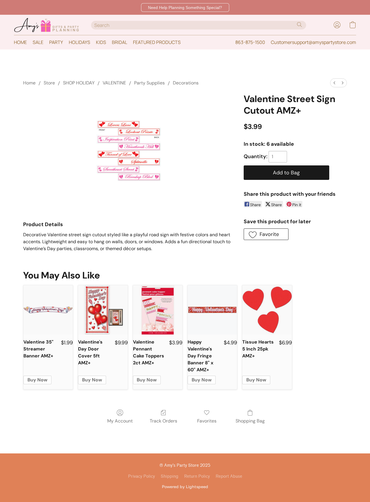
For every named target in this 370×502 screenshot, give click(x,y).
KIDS (101, 42)
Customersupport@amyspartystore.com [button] (313, 42)
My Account (120, 421)
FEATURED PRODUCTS (157, 42)
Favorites (207, 421)
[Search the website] (299, 25)
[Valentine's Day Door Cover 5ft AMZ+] (102, 310)
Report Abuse (229, 476)
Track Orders (163, 421)
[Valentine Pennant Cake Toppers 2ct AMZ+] (157, 310)
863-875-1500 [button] (250, 42)
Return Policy (197, 476)
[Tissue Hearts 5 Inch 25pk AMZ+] (267, 310)
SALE (38, 42)
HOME (20, 42)
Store (49, 83)
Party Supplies (149, 83)
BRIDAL (119, 42)
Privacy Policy (141, 476)
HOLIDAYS (79, 42)
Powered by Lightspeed (185, 486)
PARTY (56, 42)
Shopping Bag (250, 421)
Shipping (169, 476)
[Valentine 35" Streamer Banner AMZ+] (48, 310)
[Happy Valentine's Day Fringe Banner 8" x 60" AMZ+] (212, 310)
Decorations (186, 83)
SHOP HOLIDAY (79, 83)
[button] (185, 7)
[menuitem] (334, 83)
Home (29, 83)
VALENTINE (114, 83)
